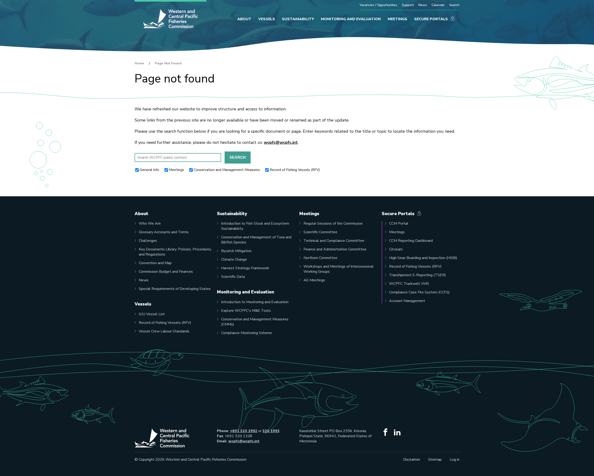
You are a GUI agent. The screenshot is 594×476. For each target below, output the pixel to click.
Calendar (438, 5)
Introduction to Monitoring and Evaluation (254, 302)
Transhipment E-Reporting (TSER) (417, 275)
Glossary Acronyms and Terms (164, 232)
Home (139, 63)
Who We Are (150, 223)
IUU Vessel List (152, 314)
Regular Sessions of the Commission (333, 223)
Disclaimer (411, 459)
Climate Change (234, 259)
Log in (454, 459)
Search (454, 5)
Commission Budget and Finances (166, 271)
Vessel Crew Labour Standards (164, 331)
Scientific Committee (320, 232)
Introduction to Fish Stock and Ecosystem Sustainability (255, 226)
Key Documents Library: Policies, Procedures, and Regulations (175, 252)
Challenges (148, 240)
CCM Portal (398, 223)
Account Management (407, 300)
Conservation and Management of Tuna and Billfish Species (256, 240)
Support (408, 5)
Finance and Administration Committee (334, 249)
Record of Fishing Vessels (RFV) (295, 169)
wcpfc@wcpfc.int (281, 142)
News (422, 5)
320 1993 (271, 430)
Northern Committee (320, 257)
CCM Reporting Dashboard (411, 240)
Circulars (396, 249)
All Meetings (314, 280)
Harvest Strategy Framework (245, 268)
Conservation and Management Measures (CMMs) (254, 322)
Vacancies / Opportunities (378, 5)
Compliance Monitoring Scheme (246, 332)
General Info (149, 169)
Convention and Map (155, 263)
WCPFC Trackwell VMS (409, 283)
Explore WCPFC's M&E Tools (246, 310)
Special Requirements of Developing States (175, 288)
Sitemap (435, 459)
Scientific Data (233, 276)
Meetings (176, 169)
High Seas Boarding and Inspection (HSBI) (423, 257)
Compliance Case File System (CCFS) (419, 292)
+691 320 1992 (243, 430)
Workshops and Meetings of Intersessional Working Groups (338, 269)
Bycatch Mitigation (236, 250)
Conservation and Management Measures (227, 169)
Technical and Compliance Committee (333, 240)
